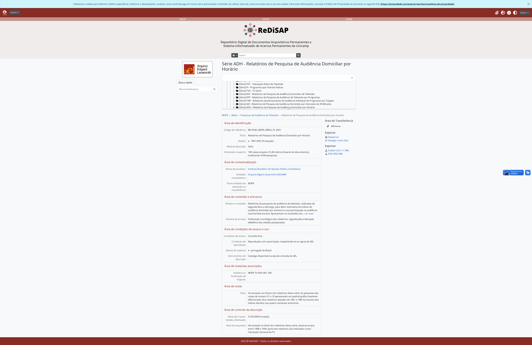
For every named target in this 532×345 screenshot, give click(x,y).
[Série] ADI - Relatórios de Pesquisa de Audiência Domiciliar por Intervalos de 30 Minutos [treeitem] (285, 104)
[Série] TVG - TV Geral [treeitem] (250, 90)
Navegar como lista (338, 140)
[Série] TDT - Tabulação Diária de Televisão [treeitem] (261, 84)
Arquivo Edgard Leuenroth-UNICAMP (267, 174)
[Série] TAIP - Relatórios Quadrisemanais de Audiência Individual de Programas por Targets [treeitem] (286, 100)
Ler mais (309, 213)
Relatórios (333, 137)
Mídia (234, 115)
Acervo (14, 12)
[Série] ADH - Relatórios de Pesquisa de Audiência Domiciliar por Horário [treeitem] (277, 107)
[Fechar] (528, 4)
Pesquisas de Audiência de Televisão (259, 115)
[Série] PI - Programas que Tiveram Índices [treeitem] (261, 87)
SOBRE (349, 19)
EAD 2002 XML (335, 153)
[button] (497, 13)
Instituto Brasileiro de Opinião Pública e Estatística (274, 168)
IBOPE (225, 115)
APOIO (266, 19)
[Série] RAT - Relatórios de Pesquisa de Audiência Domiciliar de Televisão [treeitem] (277, 94)
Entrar (524, 12)
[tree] (289, 95)
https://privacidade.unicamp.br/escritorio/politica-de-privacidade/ (417, 4)
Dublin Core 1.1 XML (338, 150)
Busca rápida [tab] (185, 82)
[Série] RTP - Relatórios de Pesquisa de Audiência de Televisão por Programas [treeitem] (279, 97)
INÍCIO (183, 19)
